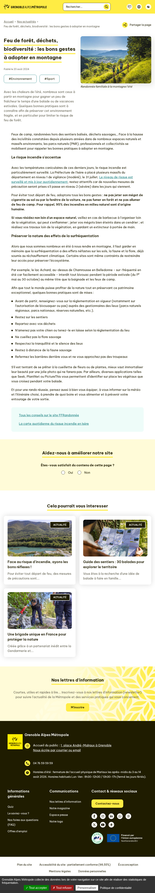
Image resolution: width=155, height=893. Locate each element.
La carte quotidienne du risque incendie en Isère (54, 424)
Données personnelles (92, 871)
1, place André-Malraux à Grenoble (86, 745)
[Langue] (139, 7)
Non (87, 472)
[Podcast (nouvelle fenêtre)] (111, 825)
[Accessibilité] (148, 7)
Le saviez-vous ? (18, 813)
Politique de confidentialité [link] (116, 887)
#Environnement (20, 79)
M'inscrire (77, 707)
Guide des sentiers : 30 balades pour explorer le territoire (113, 564)
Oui (70, 472)
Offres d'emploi (17, 831)
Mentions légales (60, 871)
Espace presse (59, 815)
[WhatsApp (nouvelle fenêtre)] (120, 816)
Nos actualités (26, 21)
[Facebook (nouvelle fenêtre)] (94, 816)
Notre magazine (60, 808)
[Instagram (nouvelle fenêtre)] (103, 816)
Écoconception (128, 864)
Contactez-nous (107, 803)
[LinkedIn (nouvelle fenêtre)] (111, 816)
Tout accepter (37, 887)
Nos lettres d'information (65, 801)
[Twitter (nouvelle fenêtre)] (94, 825)
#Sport (49, 79)
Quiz (10, 806)
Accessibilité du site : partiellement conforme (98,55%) (75, 864)
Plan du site (24, 864)
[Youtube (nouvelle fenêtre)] (103, 825)
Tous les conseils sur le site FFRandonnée (49, 415)
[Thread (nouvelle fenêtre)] (128, 816)
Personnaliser (87, 887)
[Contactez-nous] (129, 7)
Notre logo (56, 821)
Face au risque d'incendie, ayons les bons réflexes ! (38, 564)
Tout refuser (63, 887)
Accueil (9, 21)
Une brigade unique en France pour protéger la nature (37, 637)
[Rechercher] (106, 7)
